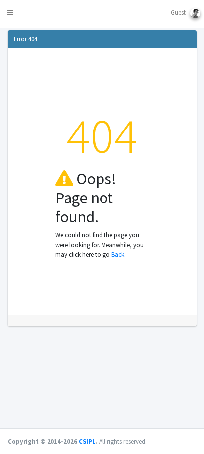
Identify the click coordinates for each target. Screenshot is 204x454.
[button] (8, 14)
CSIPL (87, 441)
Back (117, 254)
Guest (180, 12)
